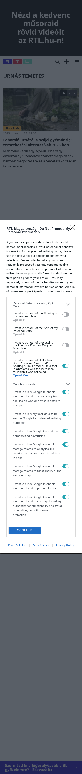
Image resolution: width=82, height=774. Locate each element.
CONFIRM (25, 530)
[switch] (65, 314)
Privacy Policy (65, 545)
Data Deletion (17, 545)
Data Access (41, 545)
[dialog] (41, 387)
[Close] (74, 229)
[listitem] (41, 305)
